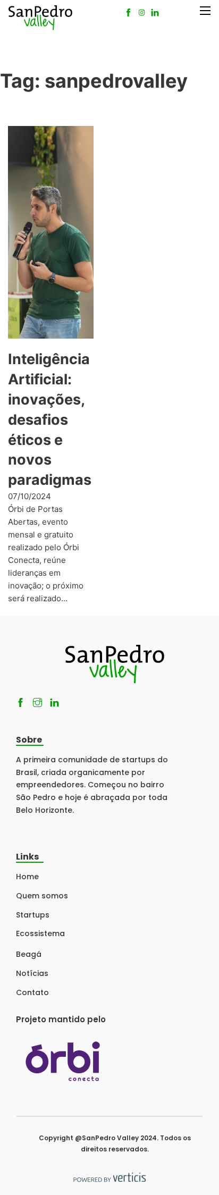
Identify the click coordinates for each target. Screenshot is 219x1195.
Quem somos (42, 895)
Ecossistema (40, 933)
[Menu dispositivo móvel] (205, 10)
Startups (32, 915)
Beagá (28, 954)
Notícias (32, 973)
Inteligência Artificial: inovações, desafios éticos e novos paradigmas (49, 419)
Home (27, 876)
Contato (32, 992)
